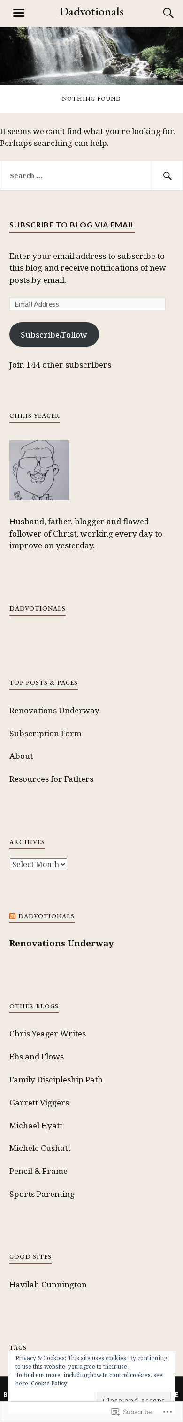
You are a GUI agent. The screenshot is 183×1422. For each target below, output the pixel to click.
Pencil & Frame (38, 1170)
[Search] (159, 13)
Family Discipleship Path (56, 1079)
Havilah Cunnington (48, 1284)
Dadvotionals (92, 11)
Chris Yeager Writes (47, 1033)
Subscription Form (45, 733)
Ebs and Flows (36, 1056)
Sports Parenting (42, 1193)
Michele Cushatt (39, 1147)
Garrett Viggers (39, 1102)
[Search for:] (91, 176)
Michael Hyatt (35, 1125)
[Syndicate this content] (12, 916)
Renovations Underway (54, 710)
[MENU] (18, 13)
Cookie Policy (49, 1383)
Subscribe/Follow (54, 334)
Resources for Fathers (51, 778)
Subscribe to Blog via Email (72, 224)
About (21, 755)
